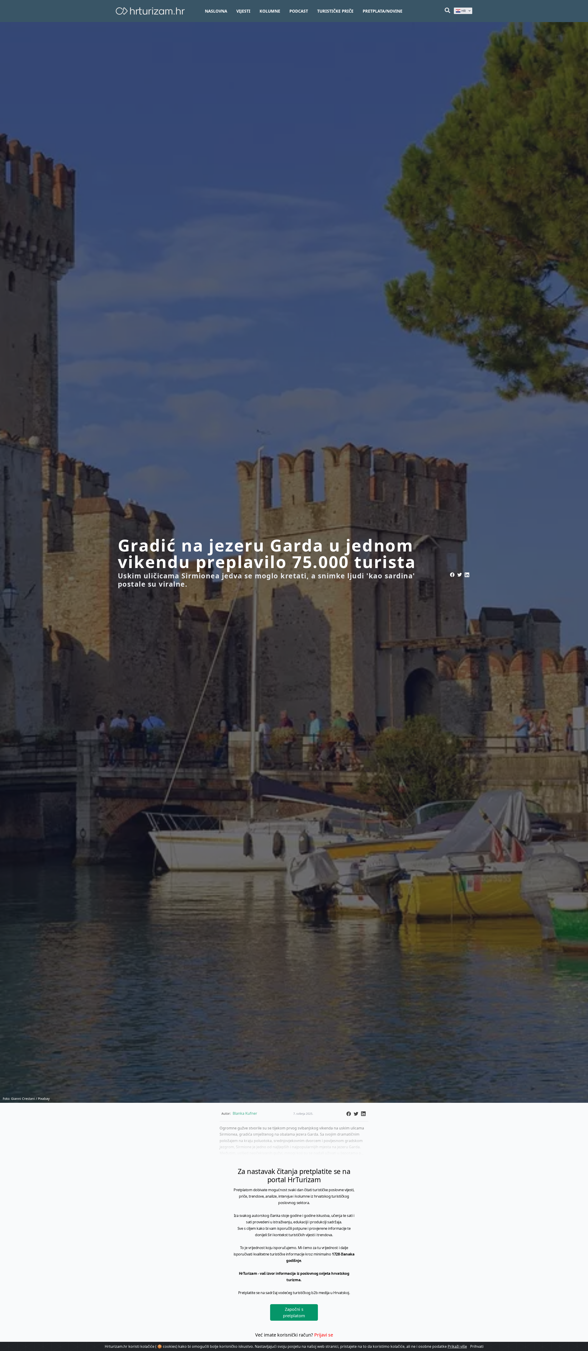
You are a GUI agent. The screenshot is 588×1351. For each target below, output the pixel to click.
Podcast (298, 11)
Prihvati (476, 1346)
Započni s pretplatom (294, 1312)
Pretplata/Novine (382, 11)
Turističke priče (335, 11)
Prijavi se (323, 1335)
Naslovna (216, 11)
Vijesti (243, 11)
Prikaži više (457, 1346)
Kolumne (270, 11)
